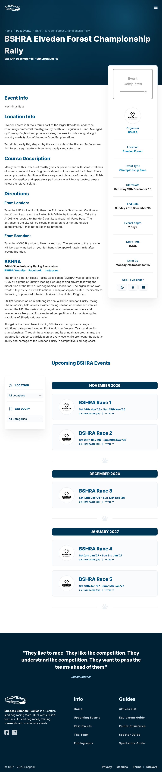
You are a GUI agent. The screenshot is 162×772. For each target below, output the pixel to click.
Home (8, 30)
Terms (137, 767)
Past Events (23, 30)
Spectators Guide (132, 743)
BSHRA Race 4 (95, 549)
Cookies (122, 767)
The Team (81, 734)
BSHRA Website (14, 270)
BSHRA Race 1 (95, 402)
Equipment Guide (132, 717)
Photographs (83, 743)
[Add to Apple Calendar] (133, 287)
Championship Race (132, 170)
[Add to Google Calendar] (122, 287)
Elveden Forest (133, 151)
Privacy (107, 767)
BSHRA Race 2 (95, 433)
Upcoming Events (87, 717)
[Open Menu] (156, 8)
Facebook (35, 270)
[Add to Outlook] (143, 287)
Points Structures (132, 726)
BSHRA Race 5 (95, 579)
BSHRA (132, 132)
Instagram (52, 270)
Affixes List (128, 709)
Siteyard (152, 767)
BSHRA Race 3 (95, 491)
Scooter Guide (129, 734)
